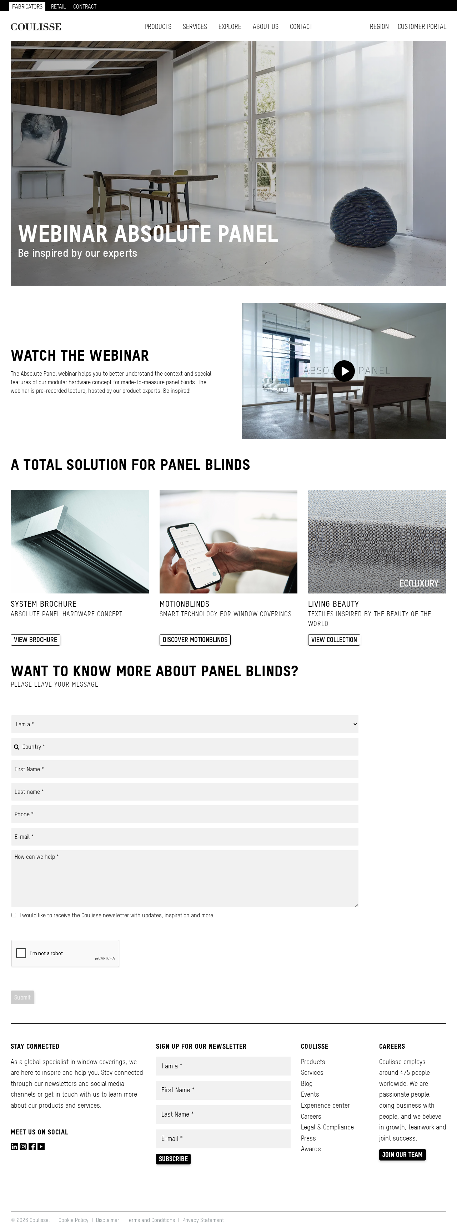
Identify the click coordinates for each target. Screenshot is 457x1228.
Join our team (402, 1154)
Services (195, 26)
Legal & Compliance (327, 1127)
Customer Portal (422, 26)
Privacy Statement (203, 1220)
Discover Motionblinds (195, 639)
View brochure (35, 639)
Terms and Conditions (151, 1220)
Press (308, 1138)
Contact (301, 26)
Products (158, 26)
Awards (311, 1149)
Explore (230, 26)
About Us (265, 26)
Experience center (325, 1105)
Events (310, 1094)
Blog (307, 1083)
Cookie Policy (74, 1220)
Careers (311, 1116)
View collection (334, 639)
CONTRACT (84, 6)
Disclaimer (107, 1220)
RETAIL (58, 6)
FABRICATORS (27, 6)
